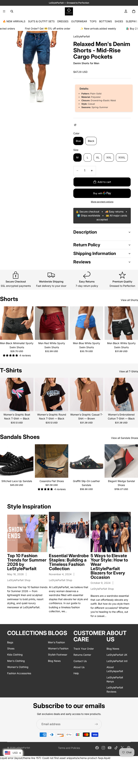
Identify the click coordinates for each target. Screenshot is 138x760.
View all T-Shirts (128, 371)
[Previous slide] (4, 323)
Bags (10, 642)
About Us (78, 666)
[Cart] (134, 11)
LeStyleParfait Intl (117, 660)
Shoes (10, 648)
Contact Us (80, 660)
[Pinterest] (128, 748)
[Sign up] (96, 724)
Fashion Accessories (19, 673)
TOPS (93, 21)
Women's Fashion (58, 648)
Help (76, 673)
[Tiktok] (116, 748)
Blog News (54, 660)
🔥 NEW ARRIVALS (14, 21)
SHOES (119, 21)
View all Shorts (129, 300)
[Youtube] (109, 748)
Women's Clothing (17, 666)
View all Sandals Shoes (124, 437)
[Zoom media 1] (36, 67)
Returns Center (82, 654)
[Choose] (28, 334)
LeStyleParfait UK (117, 654)
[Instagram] (103, 748)
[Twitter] (122, 748)
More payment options (102, 201)
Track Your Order (83, 648)
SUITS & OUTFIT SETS (41, 21)
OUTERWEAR (79, 21)
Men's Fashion (56, 642)
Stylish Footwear (57, 654)
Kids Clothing (15, 654)
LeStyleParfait (22, 747)
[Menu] (4, 11)
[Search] (12, 11)
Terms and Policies (69, 747)
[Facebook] (97, 748)
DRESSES (62, 21)
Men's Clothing (16, 660)
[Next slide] (29, 323)
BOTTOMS (105, 21)
